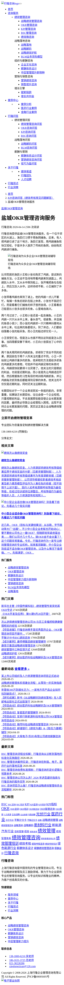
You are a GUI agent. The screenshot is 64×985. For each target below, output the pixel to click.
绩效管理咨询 (22, 17)
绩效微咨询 (27, 36)
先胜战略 (31, 815)
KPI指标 (51, 804)
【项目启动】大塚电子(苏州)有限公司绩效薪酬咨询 (31, 736)
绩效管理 (46, 830)
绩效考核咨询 (38, 844)
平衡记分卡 (32, 820)
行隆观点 (13, 183)
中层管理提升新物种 (33, 72)
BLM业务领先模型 (32, 56)
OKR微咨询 (34, 809)
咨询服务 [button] (13, 13)
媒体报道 (26, 171)
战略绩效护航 (29, 52)
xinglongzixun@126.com (22, 966)
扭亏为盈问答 (29, 163)
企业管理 (24, 815)
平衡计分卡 (20, 820)
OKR (5, 808)
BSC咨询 (12, 805)
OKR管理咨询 (29, 25)
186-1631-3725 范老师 (21, 960)
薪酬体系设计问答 (31, 155)
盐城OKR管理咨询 (12, 208)
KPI (27, 804)
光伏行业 (43, 814)
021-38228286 (16, 963)
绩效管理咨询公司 (48, 839)
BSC (4, 804)
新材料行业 (42, 825)
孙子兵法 (10, 820)
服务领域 (13, 894)
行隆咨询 (11, 853)
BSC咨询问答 (29, 135)
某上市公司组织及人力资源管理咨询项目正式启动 (30, 676)
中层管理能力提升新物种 (22, 579)
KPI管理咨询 (28, 29)
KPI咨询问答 (28, 131)
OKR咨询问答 (29, 128)
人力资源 (7, 815)
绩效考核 (25, 843)
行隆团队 (26, 175)
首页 (10, 9)
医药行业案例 (29, 108)
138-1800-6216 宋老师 (21, 956)
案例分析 (26, 104)
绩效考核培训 (51, 844)
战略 (40, 820)
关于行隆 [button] (13, 167)
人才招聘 (26, 179)
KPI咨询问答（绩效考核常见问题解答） (31, 197)
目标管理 (19, 831)
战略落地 (26, 44)
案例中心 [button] (13, 100)
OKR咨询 (14, 809)
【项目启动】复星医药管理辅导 (19, 712)
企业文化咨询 (29, 64)
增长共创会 (27, 96)
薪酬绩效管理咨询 (44, 848)
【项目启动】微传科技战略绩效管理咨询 (25, 724)
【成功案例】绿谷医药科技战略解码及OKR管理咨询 (31, 657)
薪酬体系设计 (29, 68)
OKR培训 (24, 809)
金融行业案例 (29, 112)
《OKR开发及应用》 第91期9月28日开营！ (26, 614)
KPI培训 (42, 805)
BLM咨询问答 (29, 147)
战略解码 (26, 48)
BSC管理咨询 (29, 33)
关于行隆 (13, 902)
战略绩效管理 (50, 820)
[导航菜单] (20, 3)
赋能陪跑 (26, 92)
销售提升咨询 (29, 84)
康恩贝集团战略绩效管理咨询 (18, 645)
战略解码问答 (29, 143)
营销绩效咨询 (29, 80)
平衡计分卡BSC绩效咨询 (15, 637)
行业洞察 (13, 187)
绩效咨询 (33, 832)
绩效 (26, 831)
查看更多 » (22, 669)
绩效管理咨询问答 (31, 124)
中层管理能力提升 (18, 941)
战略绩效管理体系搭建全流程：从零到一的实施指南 (31, 682)
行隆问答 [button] (13, 116)
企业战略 (16, 814)
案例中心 (13, 898)
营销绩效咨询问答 (31, 159)
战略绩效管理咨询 (31, 21)
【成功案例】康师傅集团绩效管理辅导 (23, 641)
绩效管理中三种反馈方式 (15, 649)
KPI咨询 (34, 804)
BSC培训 (20, 805)
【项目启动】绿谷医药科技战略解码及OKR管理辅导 (31, 705)
